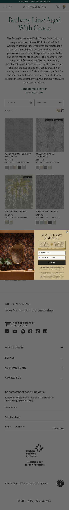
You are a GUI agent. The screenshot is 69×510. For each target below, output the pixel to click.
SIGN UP (52, 262)
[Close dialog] (67, 232)
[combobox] (41, 257)
